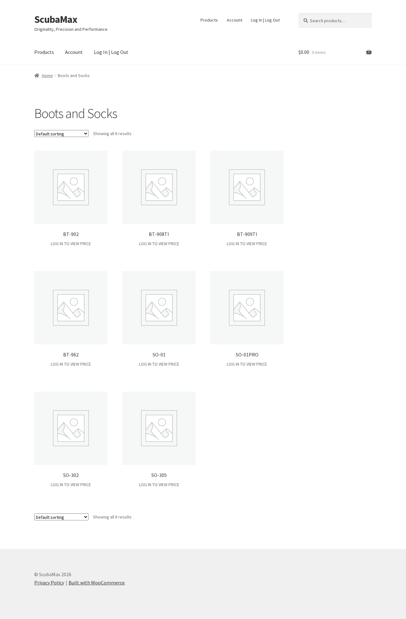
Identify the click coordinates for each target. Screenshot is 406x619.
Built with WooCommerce (97, 582)
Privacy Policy (49, 582)
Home (47, 75)
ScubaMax (55, 19)
